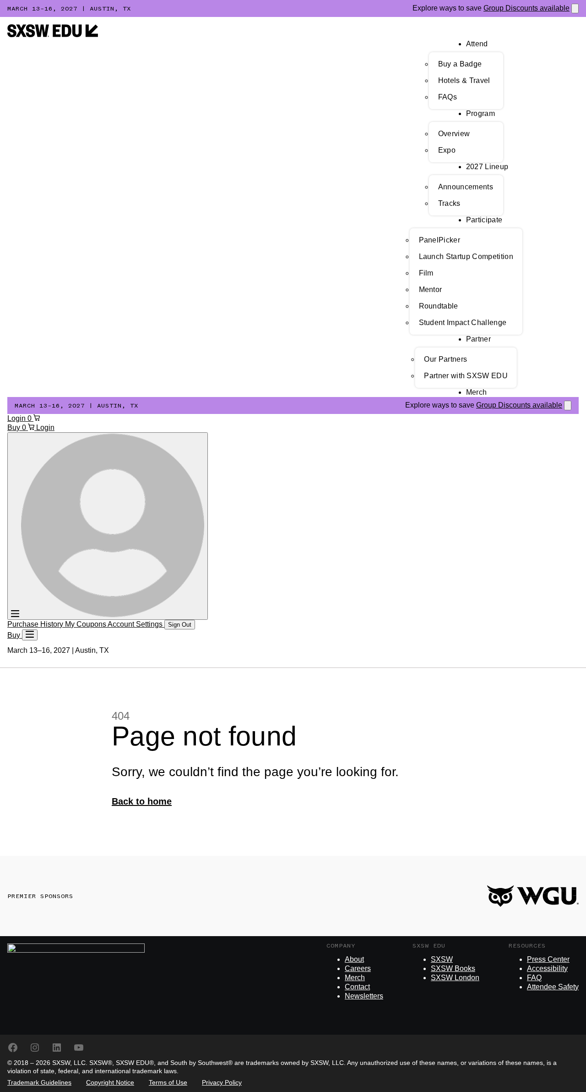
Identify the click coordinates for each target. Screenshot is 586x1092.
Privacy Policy (222, 1082)
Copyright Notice (110, 1082)
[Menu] (30, 634)
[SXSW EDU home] (52, 35)
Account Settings (136, 624)
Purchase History (36, 624)
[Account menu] (107, 526)
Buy (14, 427)
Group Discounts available (526, 8)
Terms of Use (168, 1082)
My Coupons (86, 624)
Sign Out (179, 624)
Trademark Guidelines (39, 1082)
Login (17, 418)
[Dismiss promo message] (575, 8)
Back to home (142, 801)
